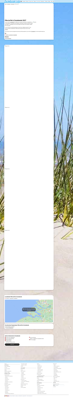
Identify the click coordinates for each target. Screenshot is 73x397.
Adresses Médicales (40, 380)
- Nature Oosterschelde (41, 391)
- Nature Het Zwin (56, 381)
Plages (35, 1)
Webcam (27, 1)
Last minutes (23, 367)
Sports (38, 363)
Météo (52, 1)
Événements (42, 1)
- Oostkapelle (55, 367)
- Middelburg (55, 375)
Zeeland (38, 384)
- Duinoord (6, 378)
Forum (38, 381)
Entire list (12, 344)
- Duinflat (6, 377)
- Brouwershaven (40, 387)
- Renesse (38, 386)
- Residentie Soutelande (8, 381)
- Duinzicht (6, 388)
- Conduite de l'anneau (40, 375)
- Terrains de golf (40, 369)
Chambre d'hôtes (7, 384)
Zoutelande (23, 1)
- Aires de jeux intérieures (25, 381)
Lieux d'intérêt (23, 371)
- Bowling (22, 382)
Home (6, 363)
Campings (6, 383)
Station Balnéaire (7, 366)
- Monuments (23, 374)
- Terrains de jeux (24, 380)
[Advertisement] (61, 26)
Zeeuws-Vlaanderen (56, 376)
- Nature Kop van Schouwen (41, 393)
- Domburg (55, 369)
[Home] (21, 1)
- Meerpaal (6, 392)
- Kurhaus (6, 380)
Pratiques (46, 1)
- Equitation (39, 371)
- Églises (22, 375)
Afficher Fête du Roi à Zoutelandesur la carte (29, 310)
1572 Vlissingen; (33, 339)
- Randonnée (39, 367)
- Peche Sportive (40, 370)
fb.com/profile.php (8, 38)
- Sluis (54, 378)
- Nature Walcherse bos (57, 371)
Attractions (22, 379)
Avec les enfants (7, 368)
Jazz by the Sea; (37, 338)
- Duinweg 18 (7, 379)
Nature (22, 386)
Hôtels (22, 366)
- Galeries (22, 373)
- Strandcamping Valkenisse (9, 393)
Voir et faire (38, 1)
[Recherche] (53, 1)
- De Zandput (7, 387)
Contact (54, 386)
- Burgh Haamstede (40, 392)
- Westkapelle (55, 370)
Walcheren (55, 363)
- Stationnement (39, 379)
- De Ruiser (6, 386)
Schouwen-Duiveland (40, 385)
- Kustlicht (6, 391)
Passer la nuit (31, 1)
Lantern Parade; (10, 341)
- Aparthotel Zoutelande (9, 376)
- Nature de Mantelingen (57, 368)
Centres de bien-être (24, 383)
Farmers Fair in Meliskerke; (10, 337)
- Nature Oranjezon (56, 366)
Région (49, 1)
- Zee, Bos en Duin (24, 363)
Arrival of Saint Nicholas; (10, 338)
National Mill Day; (9, 339)
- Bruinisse (39, 388)
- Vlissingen (55, 374)
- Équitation (39, 368)
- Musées (22, 372)
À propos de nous (56, 383)
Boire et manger (39, 373)
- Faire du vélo (39, 366)
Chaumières (6, 385)
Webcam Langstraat (8, 371)
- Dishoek (54, 373)
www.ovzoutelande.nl (9, 327)
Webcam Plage (7, 372)
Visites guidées (23, 387)
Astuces (6, 367)
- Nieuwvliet (55, 377)
